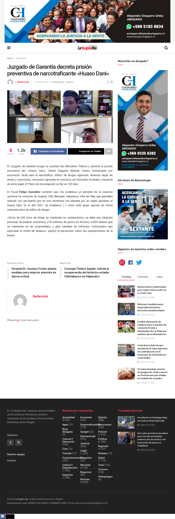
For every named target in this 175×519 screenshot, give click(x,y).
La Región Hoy (21, 499)
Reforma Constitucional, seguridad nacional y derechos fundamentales (151, 307)
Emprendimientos (90, 424)
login (17, 320)
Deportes (67, 475)
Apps (65, 424)
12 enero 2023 (41, 82)
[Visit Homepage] (87, 47)
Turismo (103, 469)
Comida (66, 453)
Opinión (102, 417)
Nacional (85, 465)
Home (10, 58)
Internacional (87, 436)
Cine (65, 449)
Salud (101, 457)
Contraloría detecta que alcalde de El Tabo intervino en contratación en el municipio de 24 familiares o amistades (152, 351)
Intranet (11, 460)
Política (102, 439)
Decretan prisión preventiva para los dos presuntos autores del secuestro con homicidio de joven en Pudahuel (152, 439)
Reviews (102, 453)
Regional (103, 446)
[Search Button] (166, 48)
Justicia (69, 82)
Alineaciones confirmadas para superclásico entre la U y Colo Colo (151, 290)
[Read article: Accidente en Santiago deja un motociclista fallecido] (126, 422)
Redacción (23, 82)
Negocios (85, 472)
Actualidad (21, 58)
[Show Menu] (8, 48)
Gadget (84, 431)
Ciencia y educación (68, 440)
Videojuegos (105, 476)
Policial (102, 431)
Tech (101, 465)
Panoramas (104, 424)
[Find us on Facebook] (10, 442)
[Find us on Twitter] (18, 442)
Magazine (86, 457)
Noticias (85, 479)
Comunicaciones (72, 457)
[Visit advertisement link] (87, 21)
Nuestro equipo (16, 454)
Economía (86, 417)
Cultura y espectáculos (70, 466)
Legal (83, 450)
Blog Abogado (67, 430)
